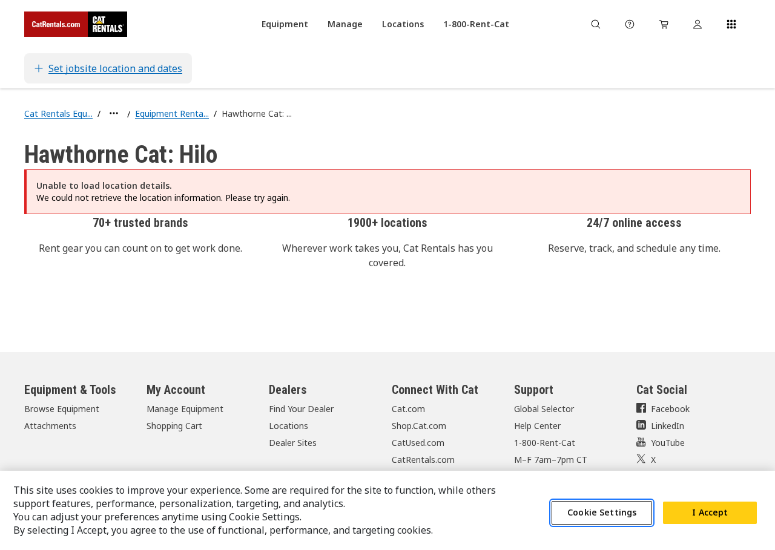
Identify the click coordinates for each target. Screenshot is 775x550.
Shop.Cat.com (419, 425)
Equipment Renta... (172, 113)
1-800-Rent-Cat (544, 442)
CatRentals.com (423, 459)
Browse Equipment (61, 408)
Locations (288, 425)
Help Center (537, 425)
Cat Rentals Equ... (58, 113)
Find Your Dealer (301, 408)
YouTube (668, 442)
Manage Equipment (185, 408)
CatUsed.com (418, 442)
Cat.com (408, 408)
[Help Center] (630, 24)
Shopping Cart (174, 425)
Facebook (670, 408)
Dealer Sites (293, 442)
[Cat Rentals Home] (75, 24)
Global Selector (544, 408)
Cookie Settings (601, 513)
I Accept (710, 513)
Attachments (50, 425)
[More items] (113, 113)
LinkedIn (667, 425)
